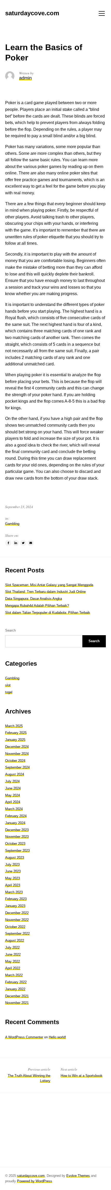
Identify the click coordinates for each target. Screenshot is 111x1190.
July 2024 (12, 781)
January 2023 (15, 906)
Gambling (12, 524)
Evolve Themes (78, 1176)
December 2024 (17, 747)
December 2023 (17, 830)
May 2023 (12, 878)
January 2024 (15, 823)
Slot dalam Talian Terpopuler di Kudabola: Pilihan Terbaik (47, 613)
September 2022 (17, 933)
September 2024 (17, 767)
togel (8, 692)
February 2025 (16, 733)
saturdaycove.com (31, 1176)
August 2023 (14, 857)
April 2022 (12, 968)
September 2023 (17, 851)
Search (10, 630)
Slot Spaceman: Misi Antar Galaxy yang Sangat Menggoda (49, 585)
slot (8, 685)
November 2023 (17, 837)
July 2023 (12, 864)
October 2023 (15, 844)
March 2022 (14, 975)
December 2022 (17, 913)
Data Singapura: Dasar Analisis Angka (33, 599)
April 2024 (12, 802)
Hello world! (57, 1037)
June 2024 (13, 788)
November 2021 (17, 1003)
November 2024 (17, 754)
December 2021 (17, 996)
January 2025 (15, 740)
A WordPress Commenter (24, 1037)
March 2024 (14, 809)
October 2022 (15, 927)
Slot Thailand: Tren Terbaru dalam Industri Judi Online (45, 592)
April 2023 (12, 885)
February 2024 (16, 816)
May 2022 (12, 961)
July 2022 (12, 947)
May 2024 (12, 795)
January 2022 (15, 989)
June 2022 (13, 954)
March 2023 (14, 892)
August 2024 (14, 774)
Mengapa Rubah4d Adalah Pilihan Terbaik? (37, 606)
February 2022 (16, 982)
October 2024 (15, 761)
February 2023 (16, 899)
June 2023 (13, 871)
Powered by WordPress (34, 1181)
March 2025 (14, 726)
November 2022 (17, 920)
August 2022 (14, 940)
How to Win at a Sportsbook (81, 1076)
